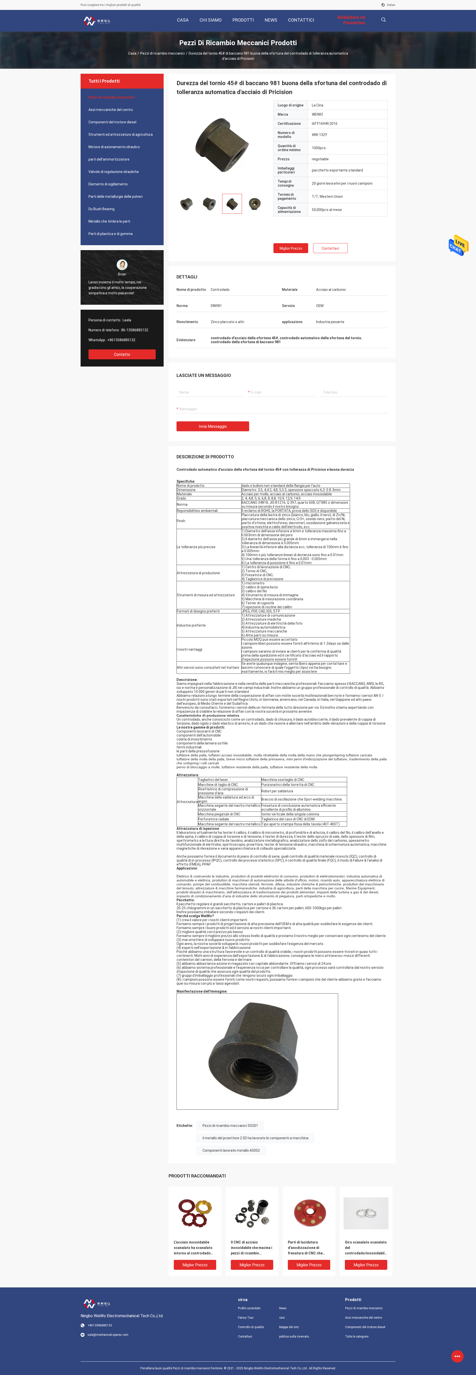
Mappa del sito (289, 1327)
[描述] (383, 19)
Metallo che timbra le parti (109, 221)
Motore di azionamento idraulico (114, 147)
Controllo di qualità (251, 1327)
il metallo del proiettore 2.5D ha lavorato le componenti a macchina (255, 1138)
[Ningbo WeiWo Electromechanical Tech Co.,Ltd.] (97, 21)
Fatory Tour (246, 1317)
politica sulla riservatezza (295, 1336)
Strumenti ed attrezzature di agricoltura (121, 134)
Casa (132, 53)
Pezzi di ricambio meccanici (162, 53)
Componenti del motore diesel (112, 122)
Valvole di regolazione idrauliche (114, 172)
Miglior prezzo (291, 248)
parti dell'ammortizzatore (109, 159)
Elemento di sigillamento (108, 184)
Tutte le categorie (356, 1336)
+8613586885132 (121, 340)
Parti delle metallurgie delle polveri (116, 197)
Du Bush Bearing (102, 209)
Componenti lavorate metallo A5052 (231, 1150)
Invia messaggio (213, 426)
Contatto (122, 354)
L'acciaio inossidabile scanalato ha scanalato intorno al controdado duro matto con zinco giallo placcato (193, 1248)
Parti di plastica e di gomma (111, 234)
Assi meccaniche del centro (111, 110)
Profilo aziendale (249, 1308)
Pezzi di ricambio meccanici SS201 (230, 1126)
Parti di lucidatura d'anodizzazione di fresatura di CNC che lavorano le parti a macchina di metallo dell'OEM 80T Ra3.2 (305, 1248)
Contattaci (330, 248)
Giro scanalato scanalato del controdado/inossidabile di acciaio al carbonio (366, 1248)
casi (282, 1317)
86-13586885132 (134, 330)
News (283, 1308)
